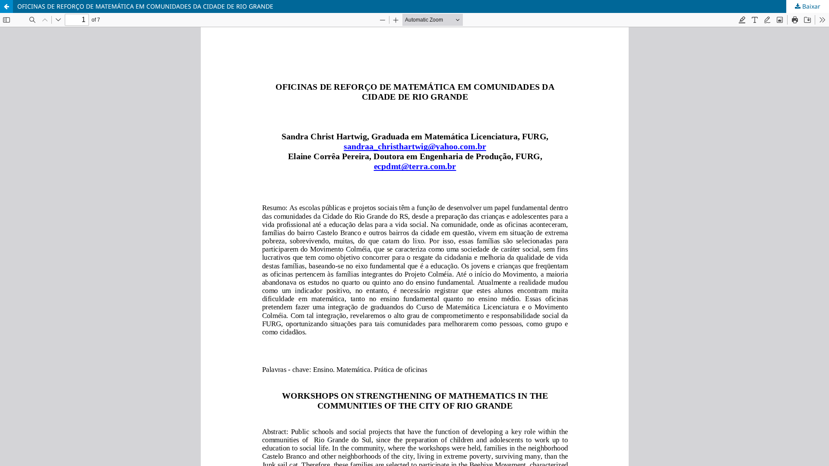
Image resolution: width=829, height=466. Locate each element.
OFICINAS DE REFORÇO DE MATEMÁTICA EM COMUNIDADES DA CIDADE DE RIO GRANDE (145, 6)
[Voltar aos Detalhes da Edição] (6, 6)
